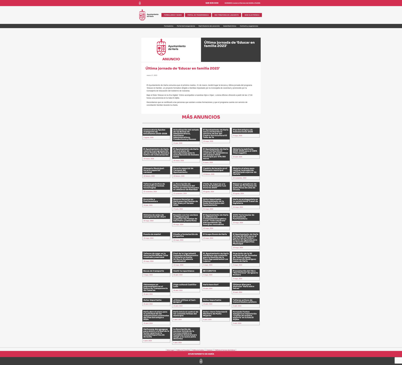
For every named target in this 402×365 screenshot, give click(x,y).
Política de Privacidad (183, 350)
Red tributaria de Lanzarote (209, 26)
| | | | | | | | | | (201, 350)
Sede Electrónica (229, 26)
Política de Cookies (198, 350)
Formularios (168, 26)
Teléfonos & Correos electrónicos (225, 350)
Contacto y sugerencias (249, 26)
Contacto (209, 350)
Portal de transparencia (186, 26)
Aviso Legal (170, 350)
